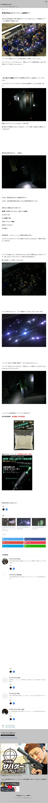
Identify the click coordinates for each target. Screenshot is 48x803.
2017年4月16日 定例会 (10, 727)
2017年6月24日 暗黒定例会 (38, 527)
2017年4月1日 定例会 (10, 725)
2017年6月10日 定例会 (14, 693)
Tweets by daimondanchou (9, 737)
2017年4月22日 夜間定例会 (23, 527)
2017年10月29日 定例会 (14, 677)
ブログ (4, 534)
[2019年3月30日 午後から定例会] (9, 522)
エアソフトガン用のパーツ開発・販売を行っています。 (24, 797)
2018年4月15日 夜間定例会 (15, 574)
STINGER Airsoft (6, 4)
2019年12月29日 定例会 (14, 559)
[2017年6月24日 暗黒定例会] (39, 522)
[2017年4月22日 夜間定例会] (24, 522)
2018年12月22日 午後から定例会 (16, 709)
